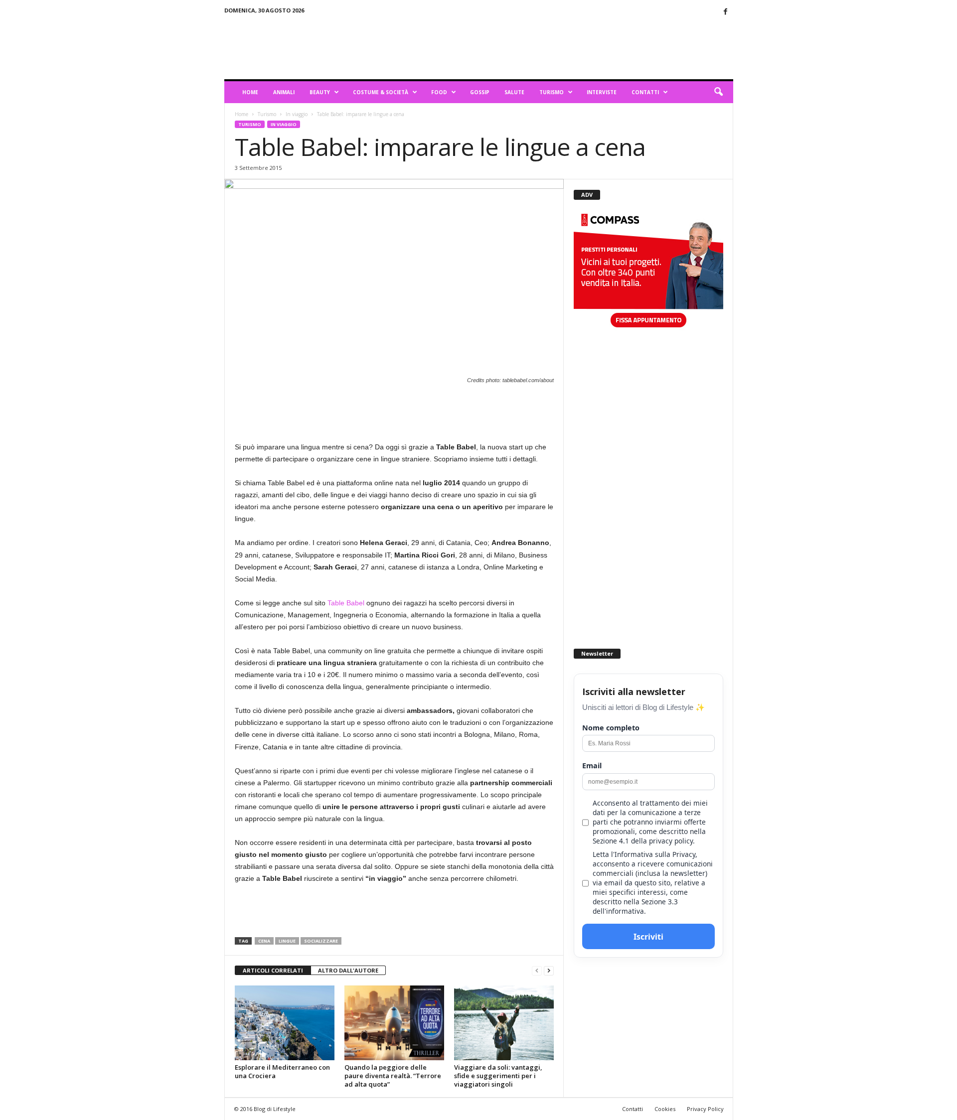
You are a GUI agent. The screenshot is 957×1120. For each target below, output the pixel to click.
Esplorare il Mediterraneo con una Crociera (282, 1071)
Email (592, 765)
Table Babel (345, 603)
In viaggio (297, 114)
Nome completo (610, 727)
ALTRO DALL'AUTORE (348, 970)
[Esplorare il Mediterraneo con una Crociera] (284, 1022)
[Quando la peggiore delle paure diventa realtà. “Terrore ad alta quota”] (394, 1022)
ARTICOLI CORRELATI (273, 970)
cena (264, 941)
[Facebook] (726, 12)
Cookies (664, 1109)
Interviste (602, 92)
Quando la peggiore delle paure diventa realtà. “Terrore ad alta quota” (392, 1076)
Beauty (320, 92)
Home (250, 92)
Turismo (551, 92)
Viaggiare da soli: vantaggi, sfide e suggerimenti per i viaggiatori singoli (498, 1076)
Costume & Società (380, 92)
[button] (718, 92)
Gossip (479, 92)
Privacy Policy (705, 1109)
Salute (514, 92)
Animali (284, 92)
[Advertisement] (551, 46)
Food (439, 92)
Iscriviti (648, 936)
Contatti (645, 92)
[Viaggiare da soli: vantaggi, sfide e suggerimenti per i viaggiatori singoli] (504, 1022)
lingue (287, 941)
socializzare (321, 941)
